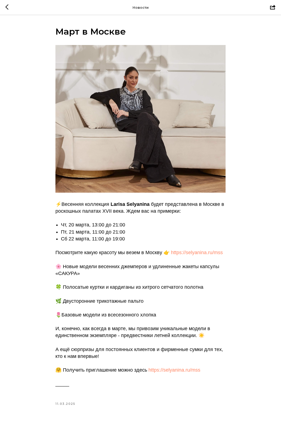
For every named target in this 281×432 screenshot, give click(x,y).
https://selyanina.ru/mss (197, 252)
